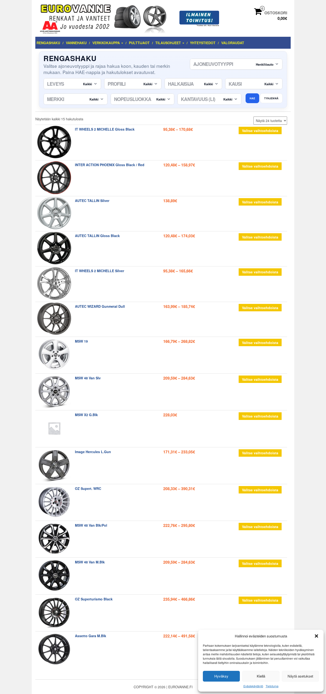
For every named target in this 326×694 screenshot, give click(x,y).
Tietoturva (272, 686)
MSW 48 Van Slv (88, 378)
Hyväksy (221, 675)
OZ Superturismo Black (94, 599)
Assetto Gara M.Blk (90, 635)
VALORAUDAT (232, 42)
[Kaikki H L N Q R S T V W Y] (142, 99)
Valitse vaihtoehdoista (260, 130)
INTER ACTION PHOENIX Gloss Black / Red (109, 164)
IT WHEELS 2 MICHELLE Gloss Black (105, 129)
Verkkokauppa (106, 42)
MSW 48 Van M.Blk (90, 562)
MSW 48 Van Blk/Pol (91, 525)
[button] (316, 636)
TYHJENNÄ (271, 98)
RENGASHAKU (48, 42)
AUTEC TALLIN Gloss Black (97, 235)
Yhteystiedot (203, 42)
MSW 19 (81, 341)
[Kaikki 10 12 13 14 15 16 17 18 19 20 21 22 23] (193, 84)
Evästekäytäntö (253, 686)
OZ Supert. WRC (88, 488)
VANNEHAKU (76, 42)
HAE (252, 98)
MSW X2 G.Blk (86, 414)
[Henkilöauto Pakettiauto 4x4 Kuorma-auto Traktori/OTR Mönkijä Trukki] (236, 64)
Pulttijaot (139, 42)
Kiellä (261, 675)
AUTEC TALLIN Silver (92, 200)
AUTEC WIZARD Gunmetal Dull (100, 306)
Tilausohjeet (168, 42)
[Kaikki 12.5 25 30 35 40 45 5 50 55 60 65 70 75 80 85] (133, 84)
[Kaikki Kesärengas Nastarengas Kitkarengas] (254, 84)
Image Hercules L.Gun (93, 451)
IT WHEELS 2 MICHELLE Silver (99, 270)
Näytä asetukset (300, 675)
